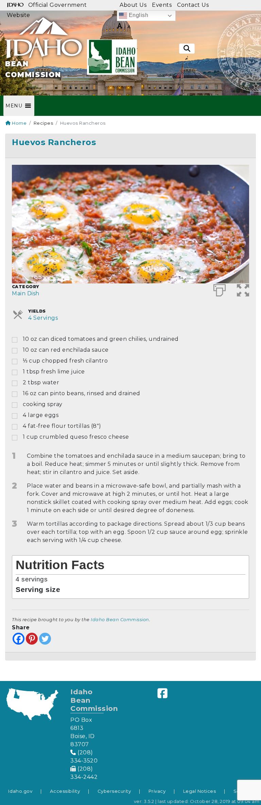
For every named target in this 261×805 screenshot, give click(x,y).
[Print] (219, 288)
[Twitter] (45, 639)
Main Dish (25, 293)
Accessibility (65, 791)
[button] (13, 105)
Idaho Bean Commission (120, 619)
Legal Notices (199, 791)
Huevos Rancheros (54, 142)
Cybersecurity (114, 791)
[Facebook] (18, 639)
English (137, 15)
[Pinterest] (32, 639)
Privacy (157, 791)
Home (19, 123)
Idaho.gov (20, 791)
